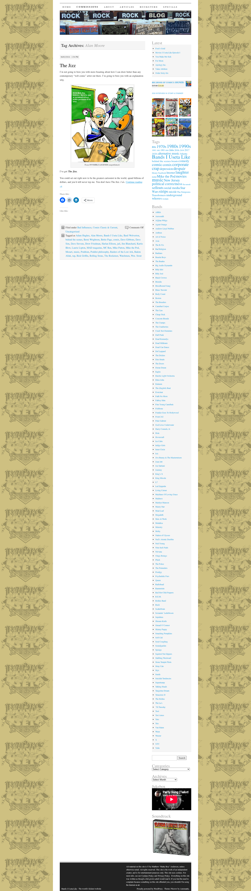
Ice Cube (159, 441)
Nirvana (158, 551)
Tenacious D (160, 694)
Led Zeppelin (160, 486)
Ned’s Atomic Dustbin (164, 539)
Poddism (85, 251)
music (76, 251)
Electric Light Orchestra (165, 375)
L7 (156, 482)
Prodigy (158, 572)
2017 (187, 150)
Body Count (160, 294)
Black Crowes (161, 277)
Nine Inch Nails (161, 547)
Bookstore (149, 6)
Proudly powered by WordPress (150, 888)
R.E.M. (158, 596)
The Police (159, 563)
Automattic (184, 888)
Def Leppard (160, 351)
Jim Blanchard (128, 243)
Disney (155, 173)
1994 (167, 150)
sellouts (158, 187)
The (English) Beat (163, 388)
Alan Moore (96, 235)
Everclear (159, 392)
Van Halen (159, 727)
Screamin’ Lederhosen (164, 613)
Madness (159, 498)
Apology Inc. (160, 64)
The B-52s (159, 244)
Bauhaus (158, 253)
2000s (171, 150)
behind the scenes (74, 239)
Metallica (159, 523)
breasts (174, 161)
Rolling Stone (96, 255)
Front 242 (159, 416)
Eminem (158, 384)
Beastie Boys (160, 257)
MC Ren (107, 247)
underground (174, 195)
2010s (177, 150)
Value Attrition (161, 68)
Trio (157, 723)
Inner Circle (160, 449)
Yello (157, 748)
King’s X (159, 474)
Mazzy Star (160, 506)
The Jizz (68, 65)
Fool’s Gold (160, 48)
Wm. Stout (136, 255)
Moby (157, 531)
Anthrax (158, 232)
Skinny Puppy (161, 629)
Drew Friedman (92, 243)
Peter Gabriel (160, 420)
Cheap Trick (160, 314)
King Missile (160, 478)
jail (118, 243)
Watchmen (125, 255)
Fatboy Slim (160, 400)
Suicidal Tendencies (163, 678)
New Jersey (172, 180)
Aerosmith (159, 216)
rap (73, 255)
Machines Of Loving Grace (166, 494)
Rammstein (159, 588)
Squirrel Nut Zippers (163, 653)
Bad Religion (160, 249)
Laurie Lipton (78, 247)
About (109, 6)
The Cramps (160, 322)
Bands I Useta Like (113, 235)
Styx (157, 670)
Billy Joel (159, 273)
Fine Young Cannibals (164, 404)
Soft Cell (159, 637)
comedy (183, 161)
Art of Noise (160, 236)
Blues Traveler (161, 289)
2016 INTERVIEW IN (167, 93)
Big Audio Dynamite (163, 265)
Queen (158, 580)
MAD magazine (94, 247)
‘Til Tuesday (160, 707)
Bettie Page (106, 239)
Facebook (162, 172)
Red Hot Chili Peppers (164, 592)
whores (157, 198)
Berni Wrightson (92, 239)
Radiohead (159, 584)
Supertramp (160, 682)
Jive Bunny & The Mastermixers (168, 457)
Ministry (158, 527)
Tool (157, 711)
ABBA (158, 212)
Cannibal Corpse (162, 306)
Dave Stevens (77, 243)
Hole (157, 433)
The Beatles (160, 261)
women (165, 198)
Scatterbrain (160, 608)
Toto (157, 719)
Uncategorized (72, 231)
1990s (185, 146)
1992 (158, 150)
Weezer (158, 735)
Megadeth (159, 514)
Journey (158, 469)
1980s (172, 146)
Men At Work (161, 518)
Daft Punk (159, 334)
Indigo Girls (160, 445)
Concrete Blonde (162, 318)
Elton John (159, 379)
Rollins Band (160, 600)
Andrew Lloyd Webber (164, 228)
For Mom (159, 60)
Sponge (158, 649)
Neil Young (160, 543)
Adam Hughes (82, 235)
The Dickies (160, 355)
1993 (163, 150)
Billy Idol (159, 269)
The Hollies (160, 698)
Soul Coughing (161, 641)
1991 (154, 150)
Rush (157, 604)
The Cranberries (161, 326)
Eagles (158, 371)
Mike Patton (118, 247)
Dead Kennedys (161, 339)
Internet (170, 172)
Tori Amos (159, 715)
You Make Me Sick (163, 56)
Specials (170, 6)
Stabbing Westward (163, 658)
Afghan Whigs (161, 220)
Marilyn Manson (162, 502)
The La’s (158, 703)
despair (179, 168)
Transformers (159, 195)
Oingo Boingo (161, 555)
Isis (156, 453)
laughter (182, 172)
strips (163, 191)
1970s (161, 146)
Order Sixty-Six (161, 73)
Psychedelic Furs (162, 576)
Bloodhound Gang (162, 285)
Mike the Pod (132, 247)
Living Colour (161, 490)
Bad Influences (84, 227)
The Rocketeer (111, 255)
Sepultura (159, 617)
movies (181, 176)
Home (66, 6)
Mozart (69, 251)
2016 (182, 150)
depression (166, 168)
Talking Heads (161, 686)
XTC (157, 743)
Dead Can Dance (162, 347)
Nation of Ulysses (162, 535)
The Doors (159, 363)
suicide (173, 192)
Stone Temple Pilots (163, 662)
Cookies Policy (147, 875)
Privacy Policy (164, 875)
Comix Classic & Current (105, 227)
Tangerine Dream (162, 690)
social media (172, 188)
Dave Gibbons (127, 239)
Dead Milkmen (161, 343)
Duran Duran (160, 367)
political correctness (167, 183)
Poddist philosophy (99, 251)
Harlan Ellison (109, 243)
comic (157, 164)
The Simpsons (183, 191)
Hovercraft (159, 437)
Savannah (187, 184)
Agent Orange (161, 224)
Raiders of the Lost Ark (121, 251)
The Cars (159, 310)
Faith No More (161, 396)
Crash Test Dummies (163, 330)
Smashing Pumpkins (163, 633)
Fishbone (159, 408)
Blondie (158, 281)
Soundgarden (160, 645)
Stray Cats (159, 666)
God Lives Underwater (164, 424)
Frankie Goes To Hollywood (167, 412)
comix (116, 239)
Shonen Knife (161, 621)
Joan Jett (158, 461)
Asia (157, 240)
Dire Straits (160, 359)
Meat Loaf (159, 510)
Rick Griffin (82, 255)
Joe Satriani (160, 465)
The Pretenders (161, 568)
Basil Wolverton (131, 235)
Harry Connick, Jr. (162, 429)
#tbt (154, 147)
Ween (157, 731)
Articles (127, 6)
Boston (158, 298)
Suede (157, 674)
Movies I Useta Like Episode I (167, 52)
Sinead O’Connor (162, 625)
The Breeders (160, 302)
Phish (157, 559)
